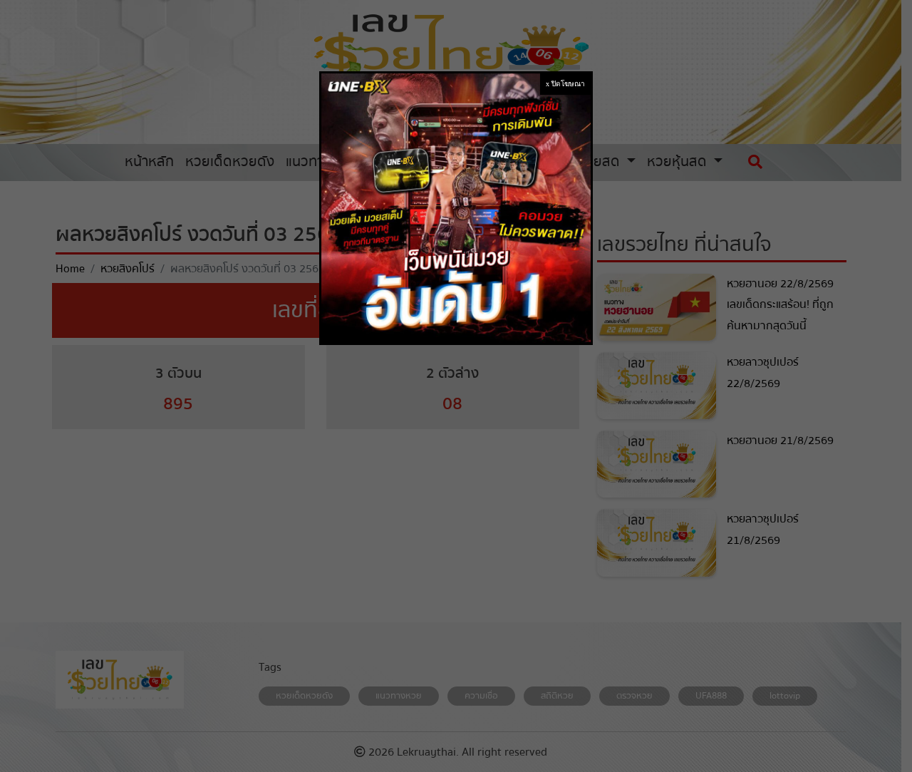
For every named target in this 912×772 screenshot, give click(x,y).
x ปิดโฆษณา (565, 84)
